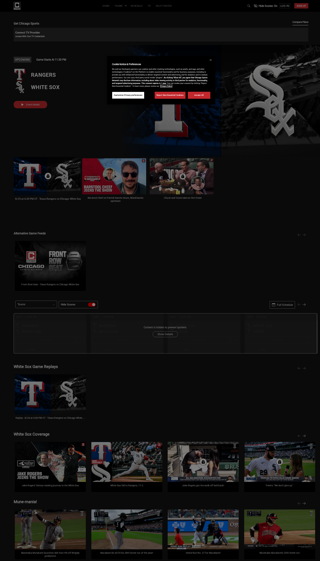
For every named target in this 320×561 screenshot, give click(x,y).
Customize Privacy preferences (128, 95)
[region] (161, 80)
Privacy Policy (166, 86)
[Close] (210, 60)
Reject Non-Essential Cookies (170, 95)
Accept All (199, 95)
